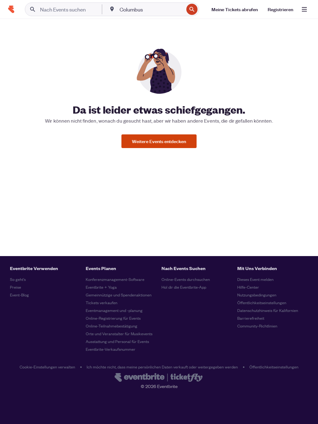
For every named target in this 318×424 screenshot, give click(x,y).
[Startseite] (11, 9)
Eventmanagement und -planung (114, 310)
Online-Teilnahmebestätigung (111, 326)
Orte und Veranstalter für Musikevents (119, 333)
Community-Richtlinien (257, 326)
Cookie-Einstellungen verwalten (47, 367)
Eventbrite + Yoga (101, 287)
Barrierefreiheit (250, 318)
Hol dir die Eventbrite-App (183, 287)
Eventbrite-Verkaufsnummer (110, 349)
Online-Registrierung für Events (113, 318)
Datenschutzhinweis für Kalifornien (267, 310)
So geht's (18, 279)
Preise (15, 287)
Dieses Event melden (255, 279)
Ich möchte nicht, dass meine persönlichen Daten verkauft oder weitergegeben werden (162, 367)
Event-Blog (19, 295)
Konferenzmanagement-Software (115, 279)
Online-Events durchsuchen (185, 279)
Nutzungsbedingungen (256, 295)
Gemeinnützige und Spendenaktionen (119, 295)
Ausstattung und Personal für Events (117, 341)
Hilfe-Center (248, 287)
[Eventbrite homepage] (159, 378)
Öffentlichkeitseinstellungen (261, 302)
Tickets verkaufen (101, 302)
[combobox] (151, 9)
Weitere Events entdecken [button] (159, 141)
